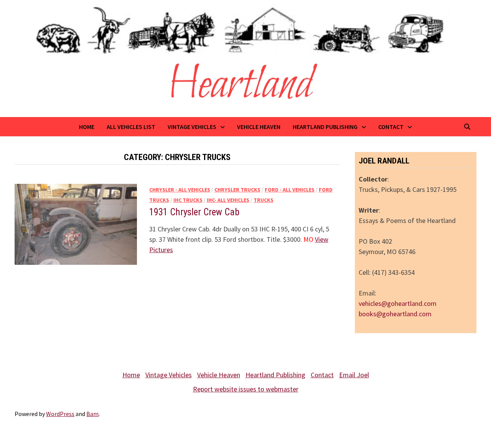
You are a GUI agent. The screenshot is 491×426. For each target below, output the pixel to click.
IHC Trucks (188, 199)
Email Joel (354, 374)
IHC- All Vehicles (228, 199)
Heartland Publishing (325, 126)
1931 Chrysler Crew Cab (194, 212)
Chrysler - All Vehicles (179, 189)
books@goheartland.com (395, 313)
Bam (92, 414)
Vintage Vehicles (192, 126)
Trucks (264, 199)
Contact (391, 126)
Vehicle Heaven (258, 126)
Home (86, 126)
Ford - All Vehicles (290, 189)
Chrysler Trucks (237, 189)
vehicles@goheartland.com (398, 303)
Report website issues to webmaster (245, 389)
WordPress (60, 414)
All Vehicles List (131, 126)
